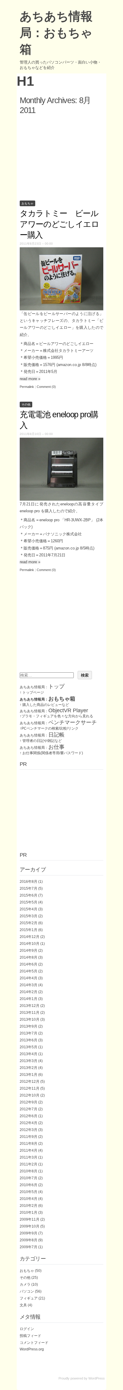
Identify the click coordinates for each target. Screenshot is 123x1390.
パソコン (27, 1291)
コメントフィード (34, 1343)
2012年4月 (28, 1123)
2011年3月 (28, 1157)
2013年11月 (29, 1013)
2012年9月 (28, 1102)
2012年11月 (29, 1088)
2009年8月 (28, 1240)
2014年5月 (28, 971)
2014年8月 (28, 957)
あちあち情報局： (42, 687)
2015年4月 (28, 909)
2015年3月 (28, 916)
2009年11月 (29, 1219)
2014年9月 (28, 950)
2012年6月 (28, 1116)
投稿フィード (30, 1336)
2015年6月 (28, 895)
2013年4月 (28, 1054)
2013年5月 (28, 1047)
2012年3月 (28, 1130)
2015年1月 (28, 930)
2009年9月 (28, 1233)
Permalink (27, 386)
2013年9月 (28, 1026)
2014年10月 (29, 944)
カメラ (25, 1284)
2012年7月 (28, 1109)
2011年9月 (28, 1137)
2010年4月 (28, 1199)
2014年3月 (28, 985)
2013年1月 (28, 1075)
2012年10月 (29, 1095)
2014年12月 (29, 937)
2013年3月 (28, 1061)
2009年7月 (28, 1247)
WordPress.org (32, 1349)
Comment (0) (46, 386)
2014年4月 (28, 978)
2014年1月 (28, 999)
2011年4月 (28, 1150)
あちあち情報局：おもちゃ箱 (56, 33)
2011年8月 (28, 1143)
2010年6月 (28, 1185)
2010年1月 (28, 1212)
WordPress (96, 1378)
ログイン (27, 1329)
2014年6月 (28, 964)
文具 (23, 1305)
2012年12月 (29, 1081)
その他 (25, 404)
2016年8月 (28, 882)
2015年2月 (28, 923)
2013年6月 (28, 1040)
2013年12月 (29, 1006)
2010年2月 (28, 1206)
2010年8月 (28, 1171)
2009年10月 (29, 1226)
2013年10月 (29, 1019)
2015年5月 (28, 902)
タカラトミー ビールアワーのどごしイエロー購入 (59, 224)
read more (30, 379)
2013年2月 (28, 1068)
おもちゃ (27, 203)
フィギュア (29, 1298)
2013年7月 (28, 1033)
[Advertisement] (61, 156)
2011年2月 (28, 1164)
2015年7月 (28, 888)
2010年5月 (28, 1192)
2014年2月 (28, 992)
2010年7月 (28, 1178)
